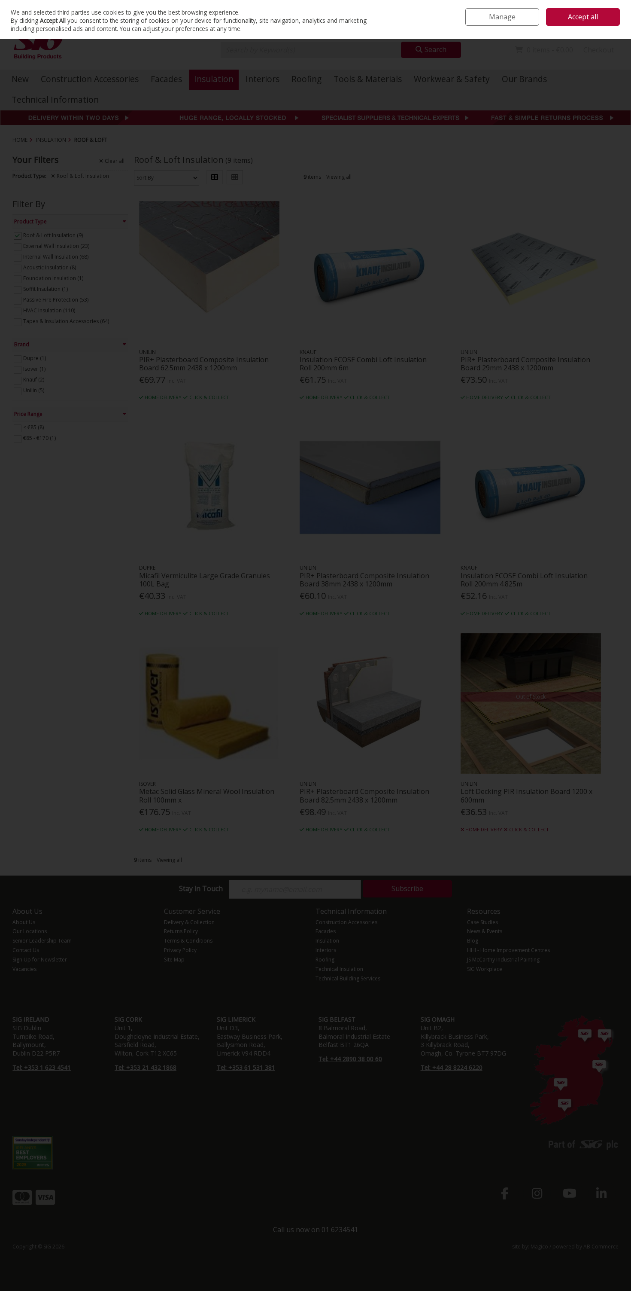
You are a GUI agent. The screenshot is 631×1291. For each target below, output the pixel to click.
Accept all (583, 16)
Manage (502, 16)
